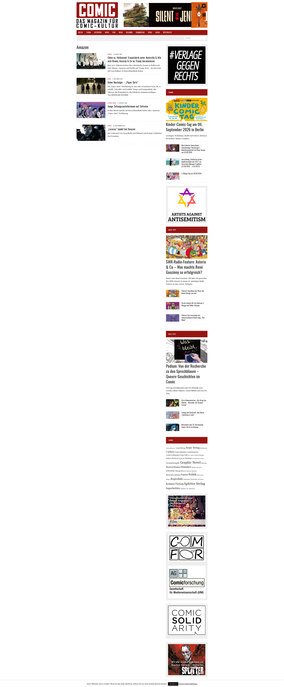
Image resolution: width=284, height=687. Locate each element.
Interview (98, 32)
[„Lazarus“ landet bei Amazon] (91, 139)
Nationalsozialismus (173, 475)
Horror (169, 466)
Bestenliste (167, 32)
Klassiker (186, 466)
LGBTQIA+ (199, 467)
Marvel (183, 471)
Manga (178, 471)
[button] (164, 15)
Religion (168, 479)
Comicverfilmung (172, 455)
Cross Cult (183, 455)
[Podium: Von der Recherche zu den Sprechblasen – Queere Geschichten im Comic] (186, 361)
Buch (121, 32)
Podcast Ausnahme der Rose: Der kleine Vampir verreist (192, 292)
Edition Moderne (172, 458)
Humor (177, 466)
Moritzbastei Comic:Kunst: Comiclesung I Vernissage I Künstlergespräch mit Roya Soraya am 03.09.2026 (193, 149)
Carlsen (170, 451)
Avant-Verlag (193, 447)
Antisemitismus (170, 448)
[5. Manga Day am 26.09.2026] (172, 178)
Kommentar (140, 32)
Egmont (181, 458)
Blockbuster (203, 448)
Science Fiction (175, 484)
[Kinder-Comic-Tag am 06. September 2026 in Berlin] (186, 119)
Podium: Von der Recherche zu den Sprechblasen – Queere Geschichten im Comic (186, 373)
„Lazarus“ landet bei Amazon (121, 129)
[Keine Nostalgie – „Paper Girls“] (91, 92)
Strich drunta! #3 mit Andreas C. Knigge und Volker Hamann (192, 304)
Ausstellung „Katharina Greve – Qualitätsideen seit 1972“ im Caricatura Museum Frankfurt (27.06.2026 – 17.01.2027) (192, 163)
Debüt (196, 455)
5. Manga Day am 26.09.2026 (191, 173)
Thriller (183, 488)
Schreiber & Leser (197, 479)
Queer (201, 475)
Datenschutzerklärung (188, 684)
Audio (157, 32)
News (107, 32)
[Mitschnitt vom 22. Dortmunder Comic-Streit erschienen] (172, 429)
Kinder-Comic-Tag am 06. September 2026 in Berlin (185, 126)
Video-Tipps (172, 334)
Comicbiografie (192, 452)
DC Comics (191, 455)
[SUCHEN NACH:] (195, 37)
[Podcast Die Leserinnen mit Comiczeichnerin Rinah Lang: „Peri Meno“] (172, 320)
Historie (204, 463)
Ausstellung (180, 448)
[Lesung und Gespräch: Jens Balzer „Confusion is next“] (172, 417)
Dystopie (201, 455)
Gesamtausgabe (173, 463)
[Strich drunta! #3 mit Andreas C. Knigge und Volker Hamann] (172, 308)
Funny (202, 458)
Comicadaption (181, 452)
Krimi (193, 467)
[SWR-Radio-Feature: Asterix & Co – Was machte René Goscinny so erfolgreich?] (186, 257)
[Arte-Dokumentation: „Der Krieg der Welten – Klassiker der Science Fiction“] (172, 405)
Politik (192, 474)
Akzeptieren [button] (173, 684)
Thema (88, 32)
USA (187, 488)
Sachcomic (186, 479)
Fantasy (188, 458)
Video (150, 32)
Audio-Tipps (172, 230)
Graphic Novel (190, 462)
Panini (184, 474)
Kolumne (129, 32)
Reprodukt (177, 479)
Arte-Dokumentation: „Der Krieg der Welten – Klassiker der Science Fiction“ (193, 402)
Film (113, 32)
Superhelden (173, 488)
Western (192, 489)
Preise (198, 475)
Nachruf (194, 471)
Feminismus (196, 458)
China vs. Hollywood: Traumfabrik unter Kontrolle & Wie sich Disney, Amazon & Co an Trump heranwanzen (134, 59)
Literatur (170, 470)
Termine (170, 92)
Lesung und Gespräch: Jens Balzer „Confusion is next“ (192, 413)
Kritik (80, 32)
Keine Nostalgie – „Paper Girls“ (123, 82)
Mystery (189, 471)
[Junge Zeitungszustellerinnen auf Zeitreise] (91, 116)
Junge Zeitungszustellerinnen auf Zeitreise (128, 106)
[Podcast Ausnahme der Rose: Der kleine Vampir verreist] (172, 296)
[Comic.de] (97, 15)
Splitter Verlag (194, 483)
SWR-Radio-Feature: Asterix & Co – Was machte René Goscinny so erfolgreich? (186, 267)
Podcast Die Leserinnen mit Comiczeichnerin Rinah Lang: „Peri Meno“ (193, 317)
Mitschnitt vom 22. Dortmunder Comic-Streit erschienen (192, 425)
